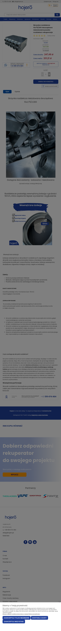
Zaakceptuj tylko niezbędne (16, 618)
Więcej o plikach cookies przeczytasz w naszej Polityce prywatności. (21, 614)
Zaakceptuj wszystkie (14, 621)
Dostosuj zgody (39, 618)
